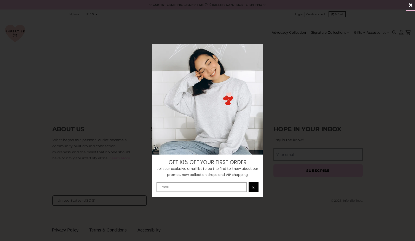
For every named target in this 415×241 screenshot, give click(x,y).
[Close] (410, 5)
